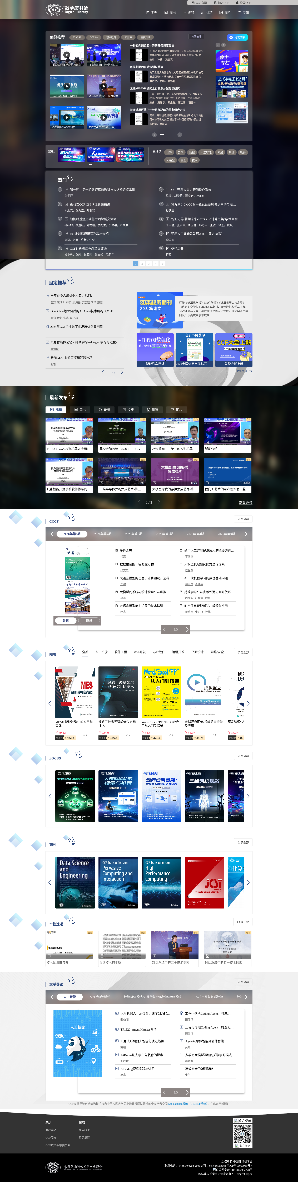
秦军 (152, 59)
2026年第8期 (72, 534)
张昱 (75, 239)
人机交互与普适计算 (209, 997)
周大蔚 (189, 598)
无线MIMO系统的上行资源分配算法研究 (155, 88)
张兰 (188, 1074)
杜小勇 (68, 254)
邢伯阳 (124, 1019)
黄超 (188, 1047)
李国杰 (170, 239)
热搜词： (158, 151)
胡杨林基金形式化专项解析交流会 (93, 219)
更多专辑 (241, 371)
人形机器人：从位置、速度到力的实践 (145, 1014)
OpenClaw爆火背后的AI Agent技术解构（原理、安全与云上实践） (86, 311)
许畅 (84, 239)
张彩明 (171, 81)
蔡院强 (189, 1061)
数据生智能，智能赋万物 (137, 564)
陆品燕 (189, 570)
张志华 (124, 570)
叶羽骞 (91, 210)
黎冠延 (80, 225)
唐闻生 (102, 225)
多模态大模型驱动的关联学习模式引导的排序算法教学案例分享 (210, 1055)
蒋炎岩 (189, 195)
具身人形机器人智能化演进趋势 (142, 1041)
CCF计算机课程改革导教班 (88, 248)
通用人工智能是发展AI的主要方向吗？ (197, 234)
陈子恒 (68, 195)
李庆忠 (163, 124)
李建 (123, 584)
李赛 (123, 598)
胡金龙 (171, 102)
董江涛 (181, 102)
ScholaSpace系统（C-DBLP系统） (187, 1103)
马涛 (168, 195)
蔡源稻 (113, 225)
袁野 (162, 81)
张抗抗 (153, 124)
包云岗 (88, 254)
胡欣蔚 (178, 195)
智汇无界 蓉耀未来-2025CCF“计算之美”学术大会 (204, 219)
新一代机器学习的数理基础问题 (206, 578)
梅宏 (168, 254)
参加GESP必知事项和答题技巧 (71, 358)
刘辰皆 (124, 1061)
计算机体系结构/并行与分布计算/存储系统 (152, 997)
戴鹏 (123, 1047)
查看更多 (245, 503)
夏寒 (123, 1074)
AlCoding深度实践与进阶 (138, 1069)
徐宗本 (189, 584)
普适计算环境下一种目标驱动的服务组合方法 (157, 109)
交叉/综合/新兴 (100, 997)
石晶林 (192, 102)
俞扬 (208, 598)
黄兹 (237, 225)
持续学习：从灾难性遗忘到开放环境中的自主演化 (209, 592)
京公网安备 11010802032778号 (234, 1169)
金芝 (221, 225)
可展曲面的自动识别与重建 (146, 67)
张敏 (213, 225)
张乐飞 (199, 611)
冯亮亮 (169, 59)
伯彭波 (153, 81)
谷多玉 (170, 210)
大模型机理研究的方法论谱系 (204, 564)
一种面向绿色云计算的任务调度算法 (152, 45)
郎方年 (203, 225)
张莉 (67, 239)
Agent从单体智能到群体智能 (204, 1041)
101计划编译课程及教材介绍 (89, 234)
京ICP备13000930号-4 (239, 1165)
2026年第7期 (102, 534)
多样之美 (177, 248)
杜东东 (200, 195)
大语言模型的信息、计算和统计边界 (144, 578)
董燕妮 (189, 611)
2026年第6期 (133, 534)
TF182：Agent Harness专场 (139, 1029)
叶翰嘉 (199, 598)
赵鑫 (123, 611)
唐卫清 (192, 225)
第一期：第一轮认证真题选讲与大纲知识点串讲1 (103, 190)
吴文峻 (99, 254)
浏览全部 (243, 519)
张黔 (229, 225)
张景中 (181, 225)
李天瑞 (170, 225)
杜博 (208, 611)
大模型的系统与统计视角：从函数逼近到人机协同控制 (144, 592)
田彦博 (189, 1019)
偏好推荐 (57, 37)
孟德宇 (199, 584)
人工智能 (69, 997)
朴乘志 (68, 210)
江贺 (92, 239)
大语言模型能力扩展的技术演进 (141, 606)
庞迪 (152, 102)
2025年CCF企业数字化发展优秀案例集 (76, 326)
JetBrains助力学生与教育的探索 (142, 1055)
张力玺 (80, 210)
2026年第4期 (195, 534)
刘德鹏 (91, 225)
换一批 (244, 922)
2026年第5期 (164, 534)
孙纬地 (68, 225)
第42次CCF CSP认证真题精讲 (90, 204)
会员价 (59, 738)
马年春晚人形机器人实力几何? (71, 295)
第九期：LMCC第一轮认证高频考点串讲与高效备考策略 (205, 204)
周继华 (161, 102)
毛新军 (110, 254)
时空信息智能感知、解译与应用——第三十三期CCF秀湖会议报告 (209, 606)
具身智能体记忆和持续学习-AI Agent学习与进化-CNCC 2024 (86, 342)
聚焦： (52, 151)
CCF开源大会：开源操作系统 (191, 190)
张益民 (55, 349)
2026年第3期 (226, 534)
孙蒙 (159, 59)
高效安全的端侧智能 (199, 1069)
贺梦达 (124, 225)
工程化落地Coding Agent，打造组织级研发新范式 (209, 1014)
